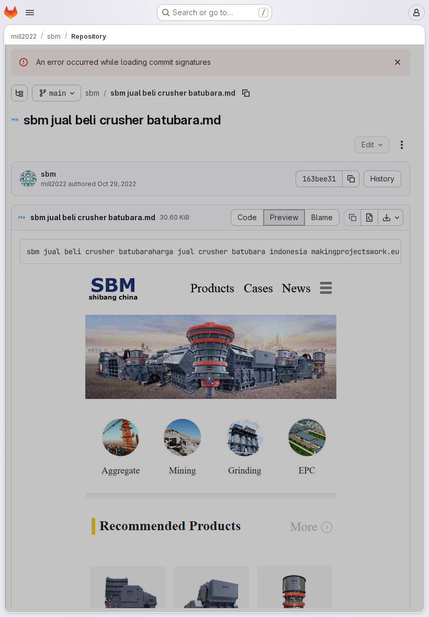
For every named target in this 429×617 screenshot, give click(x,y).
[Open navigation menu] (29, 12)
